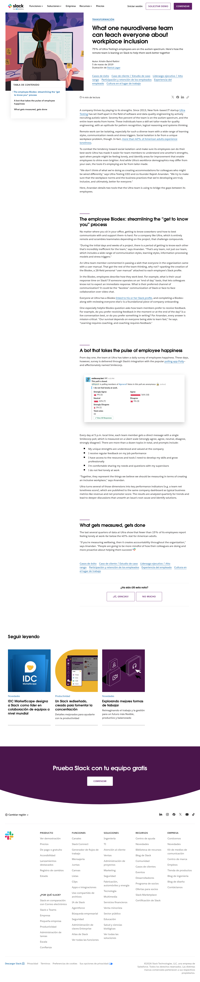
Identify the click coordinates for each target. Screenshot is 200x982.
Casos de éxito (100, 76)
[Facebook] (177, 97)
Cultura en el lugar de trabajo (124, 83)
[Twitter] (172, 97)
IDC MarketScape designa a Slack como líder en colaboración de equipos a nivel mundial (29, 707)
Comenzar (182, 6)
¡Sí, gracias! (121, 596)
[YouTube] (187, 815)
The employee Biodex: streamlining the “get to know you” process (37, 93)
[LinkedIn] (182, 97)
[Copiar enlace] (187, 97)
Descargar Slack (13, 963)
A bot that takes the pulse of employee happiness (34, 102)
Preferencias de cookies (65, 963)
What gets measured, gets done (30, 109)
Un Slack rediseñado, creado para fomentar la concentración (73, 705)
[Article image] (29, 670)
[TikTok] (193, 815)
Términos (45, 963)
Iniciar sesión (135, 6)
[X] (180, 815)
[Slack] (16, 6)
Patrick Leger (113, 67)
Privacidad (32, 963)
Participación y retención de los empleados (127, 79)
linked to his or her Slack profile (134, 298)
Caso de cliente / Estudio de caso (131, 76)
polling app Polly (174, 361)
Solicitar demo (158, 6)
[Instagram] (167, 815)
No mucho (149, 596)
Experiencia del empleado (157, 567)
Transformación (103, 19)
